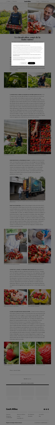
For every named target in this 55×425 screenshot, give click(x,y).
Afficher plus (23, 63)
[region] (27, 54)
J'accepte (31, 63)
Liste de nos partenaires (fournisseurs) (19, 59)
